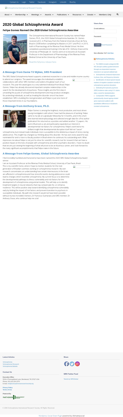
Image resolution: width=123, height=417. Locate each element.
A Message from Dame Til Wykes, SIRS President (32, 72)
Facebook (42, 2)
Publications (62, 14)
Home (4, 2)
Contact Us (14, 2)
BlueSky (73, 2)
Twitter (31, 2)
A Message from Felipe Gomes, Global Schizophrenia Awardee (41, 153)
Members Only (105, 14)
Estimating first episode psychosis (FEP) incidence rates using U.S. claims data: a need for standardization (107, 90)
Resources (77, 14)
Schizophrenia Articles (105, 59)
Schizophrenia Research (11, 364)
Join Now (110, 53)
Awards (48, 14)
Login (24, 2)
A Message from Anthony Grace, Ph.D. (26, 106)
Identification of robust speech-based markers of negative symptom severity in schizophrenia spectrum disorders (107, 82)
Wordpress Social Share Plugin (51, 416)
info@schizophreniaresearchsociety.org (20, 383)
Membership (20, 14)
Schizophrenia (7, 362)
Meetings (35, 14)
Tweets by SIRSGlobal (71, 379)
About (7, 14)
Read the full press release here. (43, 62)
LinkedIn (63, 2)
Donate (90, 14)
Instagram (53, 2)
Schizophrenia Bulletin (10, 366)
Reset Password (106, 45)
